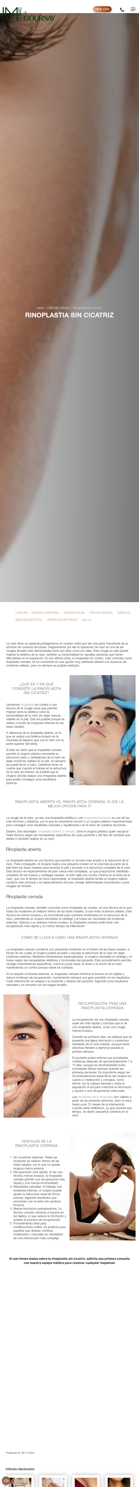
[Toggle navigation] (133, 9)
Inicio (40, 308)
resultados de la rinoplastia (95, 1097)
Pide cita (102, 9)
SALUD (86, 620)
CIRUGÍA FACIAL (58, 308)
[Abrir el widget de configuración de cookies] (6, 1480)
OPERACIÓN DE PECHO (62, 620)
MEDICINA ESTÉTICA (29, 620)
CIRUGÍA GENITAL (101, 613)
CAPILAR (21, 613)
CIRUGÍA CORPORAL (45, 613)
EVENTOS (123, 613)
